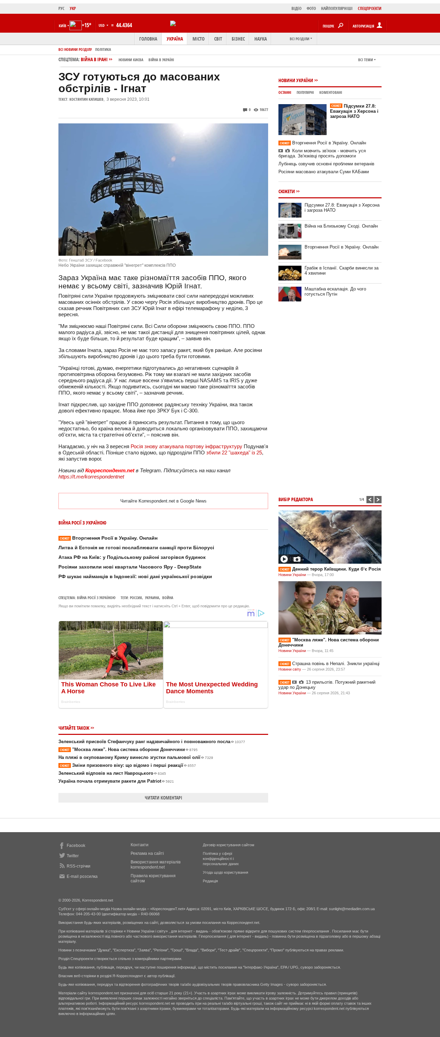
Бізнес (238, 38)
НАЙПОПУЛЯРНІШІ (337, 8)
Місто (198, 38)
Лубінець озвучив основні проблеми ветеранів (326, 163)
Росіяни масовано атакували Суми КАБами (323, 171)
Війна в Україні (161, 59)
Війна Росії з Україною (96, 597)
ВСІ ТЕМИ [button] (365, 59)
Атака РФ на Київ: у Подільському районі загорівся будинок (132, 557)
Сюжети (286, 191)
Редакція (210, 881)
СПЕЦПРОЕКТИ (370, 8)
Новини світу (289, 669)
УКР (73, 8)
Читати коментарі (163, 797)
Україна (175, 38)
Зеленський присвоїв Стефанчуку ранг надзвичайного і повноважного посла (151, 741)
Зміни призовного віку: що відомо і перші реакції (128, 765)
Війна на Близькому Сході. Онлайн (341, 226)
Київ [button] (62, 25)
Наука (260, 38)
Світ (218, 38)
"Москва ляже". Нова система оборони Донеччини (129, 749)
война (167, 597)
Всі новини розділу (75, 49)
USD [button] (102, 25)
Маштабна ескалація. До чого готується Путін (335, 291)
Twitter (73, 855)
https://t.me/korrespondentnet (91, 476)
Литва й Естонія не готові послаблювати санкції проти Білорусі (136, 547)
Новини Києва (131, 59)
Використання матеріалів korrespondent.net (155, 865)
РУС (61, 8)
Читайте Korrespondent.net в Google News (163, 501)
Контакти (139, 844)
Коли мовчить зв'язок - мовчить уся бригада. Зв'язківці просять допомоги (322, 153)
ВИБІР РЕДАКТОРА (295, 499)
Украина (152, 597)
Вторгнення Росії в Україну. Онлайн (108, 538)
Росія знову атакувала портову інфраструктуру (186, 446)
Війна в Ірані (127, 59)
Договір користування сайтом (228, 845)
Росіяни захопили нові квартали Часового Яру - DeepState (129, 567)
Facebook (76, 845)
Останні (284, 92)
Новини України (295, 80)
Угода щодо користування (225, 872)
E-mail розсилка (82, 876)
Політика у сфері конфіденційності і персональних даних (221, 858)
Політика (103, 49)
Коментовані (330, 92)
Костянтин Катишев (86, 99)
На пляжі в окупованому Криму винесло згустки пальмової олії (135, 757)
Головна (148, 38)
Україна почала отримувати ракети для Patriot (116, 781)
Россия (136, 597)
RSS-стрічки (78, 866)
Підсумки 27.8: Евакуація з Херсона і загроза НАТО (354, 111)
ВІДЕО (296, 8)
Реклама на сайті (147, 853)
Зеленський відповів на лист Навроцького (112, 773)
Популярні (305, 92)
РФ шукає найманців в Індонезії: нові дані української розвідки (135, 576)
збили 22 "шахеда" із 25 (234, 452)
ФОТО (311, 8)
